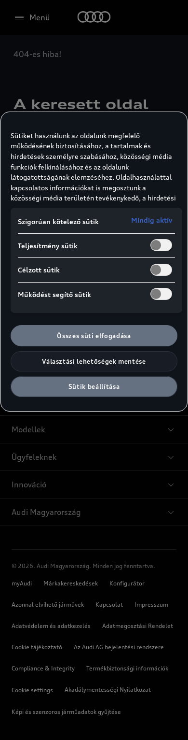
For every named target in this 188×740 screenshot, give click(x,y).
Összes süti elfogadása (94, 336)
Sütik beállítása (94, 386)
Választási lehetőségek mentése (94, 361)
